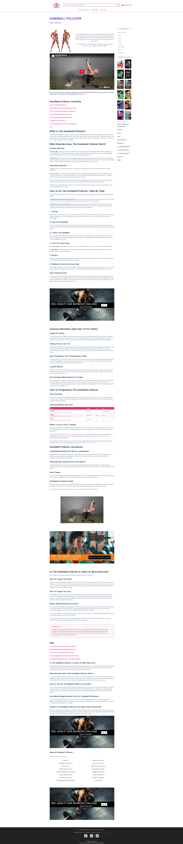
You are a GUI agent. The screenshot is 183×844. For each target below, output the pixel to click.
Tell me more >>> (82, 94)
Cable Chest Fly (98, 774)
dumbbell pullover (98, 777)
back (89, 46)
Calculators (87, 832)
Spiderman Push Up (65, 769)
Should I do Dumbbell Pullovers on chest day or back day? (65, 659)
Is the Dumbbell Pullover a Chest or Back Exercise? (63, 124)
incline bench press (98, 769)
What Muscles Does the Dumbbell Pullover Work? (63, 108)
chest (86, 46)
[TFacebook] (85, 836)
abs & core (121, 32)
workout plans (84, 10)
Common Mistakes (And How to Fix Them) (61, 114)
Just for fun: (119, 156)
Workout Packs (78, 832)
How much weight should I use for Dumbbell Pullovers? (64, 656)
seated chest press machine (66, 780)
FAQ (51, 127)
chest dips (98, 780)
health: (118, 136)
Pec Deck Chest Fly (102, 436)
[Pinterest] (97, 836)
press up (66, 760)
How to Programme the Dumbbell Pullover (61, 117)
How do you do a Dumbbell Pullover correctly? (62, 652)
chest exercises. (62, 756)
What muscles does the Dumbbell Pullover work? (63, 649)
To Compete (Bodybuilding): (123, 146)
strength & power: (121, 126)
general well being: (121, 139)
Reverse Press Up (98, 760)
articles (103, 10)
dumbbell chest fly (98, 772)
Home (80, 829)
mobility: (119, 160)
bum (119, 41)
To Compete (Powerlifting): (123, 150)
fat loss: (119, 133)
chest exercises (72, 489)
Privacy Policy (105, 832)
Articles (102, 829)
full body (121, 47)
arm (119, 35)
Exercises (95, 829)
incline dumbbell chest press (65, 772)
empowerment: (120, 143)
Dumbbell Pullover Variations (57, 120)
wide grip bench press (98, 766)
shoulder (121, 52)
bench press (66, 766)
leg (119, 50)
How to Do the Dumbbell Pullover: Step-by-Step (62, 111)
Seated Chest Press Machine (68, 434)
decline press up (98, 763)
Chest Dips (99, 429)
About (98, 832)
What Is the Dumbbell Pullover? (58, 105)
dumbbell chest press (66, 763)
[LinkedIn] (91, 836)
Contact (93, 832)
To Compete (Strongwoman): (123, 153)
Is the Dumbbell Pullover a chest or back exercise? (63, 646)
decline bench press (65, 774)
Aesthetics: (119, 129)
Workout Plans (88, 829)
